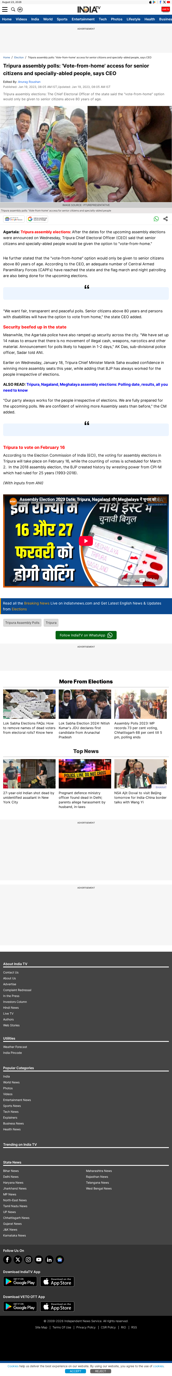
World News (11, 1082)
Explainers (10, 1117)
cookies (158, 1366)
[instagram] (28, 1259)
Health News (12, 1129)
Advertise (9, 984)
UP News (9, 1212)
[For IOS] (57, 1307)
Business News (13, 1123)
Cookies (13, 1366)
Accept (75, 1371)
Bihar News (11, 1171)
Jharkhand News (14, 1188)
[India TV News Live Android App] (20, 1282)
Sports (62, 19)
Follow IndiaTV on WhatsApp (82, 635)
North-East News (15, 1200)
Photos (116, 19)
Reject (100, 1371)
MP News (9, 1194)
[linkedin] (49, 1259)
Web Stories (11, 1025)
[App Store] (57, 1282)
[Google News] (14, 219)
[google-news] (60, 1259)
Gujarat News (12, 1223)
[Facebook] (7, 1259)
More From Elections (86, 681)
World (48, 19)
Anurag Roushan (29, 81)
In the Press (11, 996)
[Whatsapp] (156, 219)
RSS (134, 1327)
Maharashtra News (99, 1171)
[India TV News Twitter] (164, 2)
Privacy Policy (86, 1327)
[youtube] (39, 1259)
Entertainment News (17, 1100)
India (35, 19)
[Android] (154, 2)
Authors (8, 1019)
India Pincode (12, 1052)
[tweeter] (18, 1259)
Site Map (41, 1327)
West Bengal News (99, 1188)
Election (19, 57)
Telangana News (97, 1182)
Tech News (10, 1111)
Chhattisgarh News (16, 1218)
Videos (21, 19)
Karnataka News (14, 1235)
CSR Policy (108, 1327)
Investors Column (15, 1001)
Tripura (51, 623)
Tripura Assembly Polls (22, 623)
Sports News (12, 1106)
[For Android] (20, 1307)
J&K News (10, 1229)
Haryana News (13, 1182)
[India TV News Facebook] (160, 2)
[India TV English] (88, 9)
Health (150, 19)
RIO (123, 1327)
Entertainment (83, 19)
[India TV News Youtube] (168, 2)
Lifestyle (133, 19)
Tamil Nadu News (15, 1206)
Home (7, 19)
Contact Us (10, 972)
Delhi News (10, 1176)
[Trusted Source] (37, 219)
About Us (9, 978)
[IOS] (150, 2)
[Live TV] (166, 9)
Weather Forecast (15, 1047)
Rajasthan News (97, 1176)
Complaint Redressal (17, 990)
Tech (103, 19)
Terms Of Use (61, 1327)
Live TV (8, 1013)
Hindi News (11, 1007)
